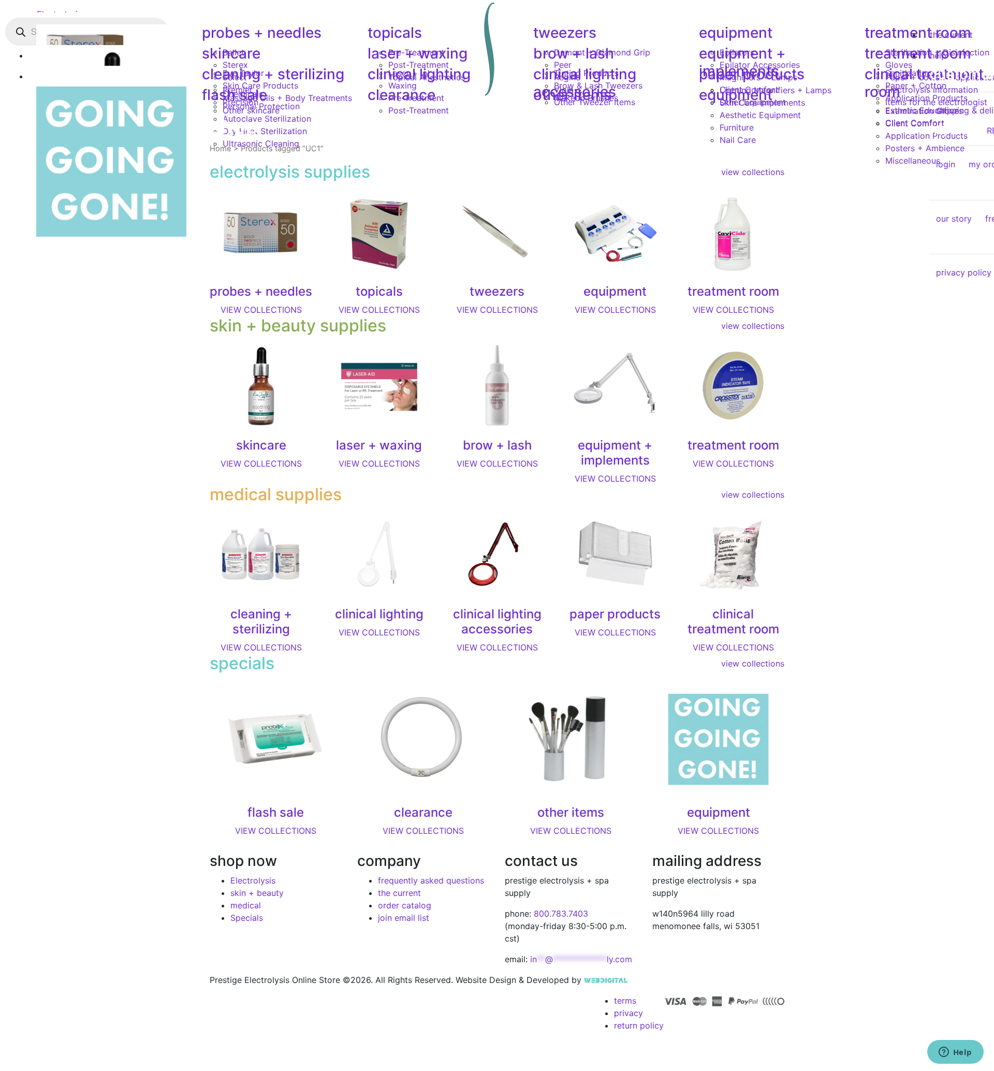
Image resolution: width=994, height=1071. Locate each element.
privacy (628, 1013)
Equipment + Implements (742, 62)
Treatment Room (918, 32)
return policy (639, 1025)
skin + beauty (257, 893)
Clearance (401, 95)
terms (625, 1000)
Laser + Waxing (417, 53)
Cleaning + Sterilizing (273, 74)
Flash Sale (234, 95)
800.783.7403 (561, 913)
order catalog (404, 905)
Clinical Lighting (419, 74)
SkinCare (231, 53)
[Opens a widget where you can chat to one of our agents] (955, 1053)
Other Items (572, 95)
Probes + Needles (261, 32)
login (945, 164)
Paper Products (752, 74)
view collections (752, 326)
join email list (403, 918)
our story (954, 218)
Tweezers (564, 32)
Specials (246, 918)
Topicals (395, 32)
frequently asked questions (431, 880)
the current (399, 893)
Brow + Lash (573, 53)
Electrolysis (252, 880)
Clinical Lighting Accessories (584, 82)
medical (245, 905)
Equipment (735, 32)
